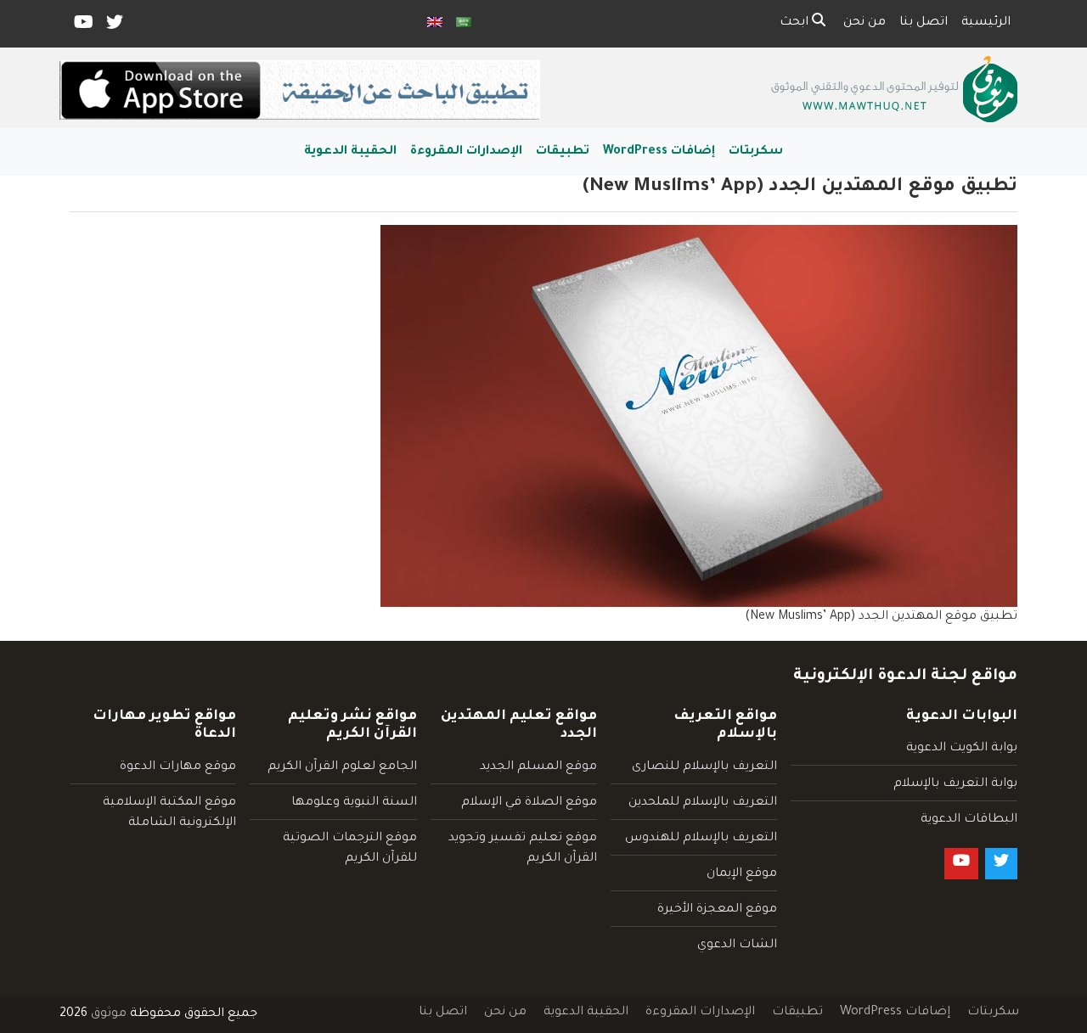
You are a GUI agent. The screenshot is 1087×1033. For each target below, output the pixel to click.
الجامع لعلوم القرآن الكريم (342, 767)
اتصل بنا (923, 23)
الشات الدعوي (737, 945)
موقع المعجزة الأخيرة (717, 910)
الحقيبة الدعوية (350, 152)
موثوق (109, 1014)
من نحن (864, 23)
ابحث (796, 23)
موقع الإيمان (742, 874)
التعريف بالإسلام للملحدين (702, 803)
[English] (434, 24)
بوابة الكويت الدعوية (961, 748)
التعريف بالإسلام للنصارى (704, 767)
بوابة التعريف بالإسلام (955, 784)
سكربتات (756, 152)
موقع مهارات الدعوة (178, 767)
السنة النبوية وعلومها (354, 803)
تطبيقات (562, 152)
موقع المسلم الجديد (538, 767)
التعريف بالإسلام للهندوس (701, 838)
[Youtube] (82, 26)
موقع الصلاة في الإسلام (529, 803)
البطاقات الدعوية (969, 820)
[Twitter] (113, 26)
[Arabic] (463, 24)
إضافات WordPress (659, 152)
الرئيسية (986, 23)
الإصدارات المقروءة (466, 152)
